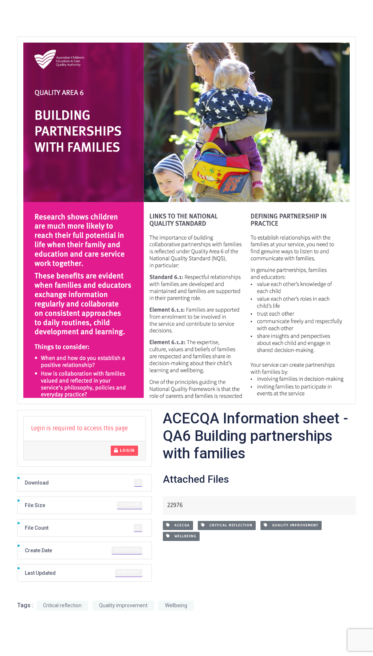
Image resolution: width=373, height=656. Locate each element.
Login (126, 450)
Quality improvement (293, 525)
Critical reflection (228, 525)
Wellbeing (183, 536)
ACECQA (180, 525)
